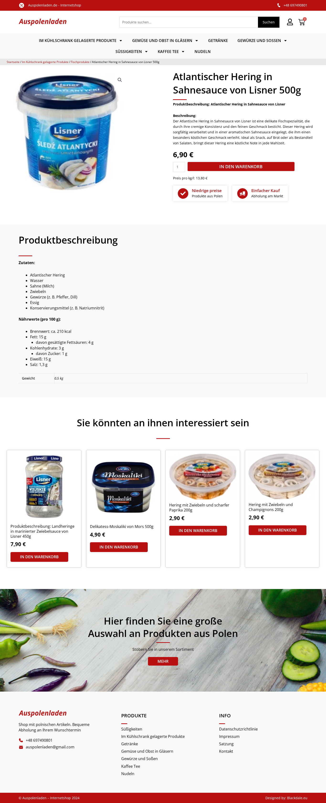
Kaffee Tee (168, 51)
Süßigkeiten (129, 51)
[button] (120, 80)
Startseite (13, 62)
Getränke (218, 40)
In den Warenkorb (241, 166)
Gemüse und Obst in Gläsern (162, 40)
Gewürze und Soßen (259, 40)
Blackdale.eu (297, 798)
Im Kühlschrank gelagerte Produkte (77, 40)
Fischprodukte (80, 62)
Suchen (269, 22)
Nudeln (203, 51)
